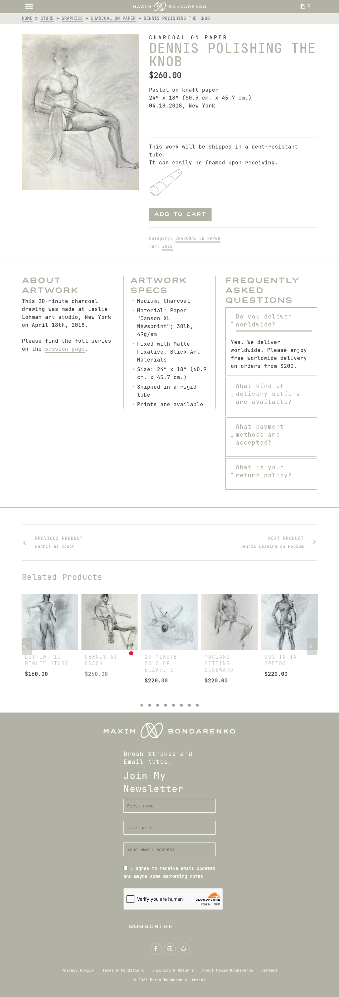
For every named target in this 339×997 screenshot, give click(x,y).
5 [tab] (173, 705)
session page (65, 348)
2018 (167, 246)
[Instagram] (170, 949)
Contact (270, 970)
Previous (27, 646)
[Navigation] (29, 6)
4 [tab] (165, 705)
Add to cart (180, 214)
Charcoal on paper (197, 238)
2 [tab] (149, 705)
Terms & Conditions (123, 970)
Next (312, 646)
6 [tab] (181, 705)
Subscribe (151, 926)
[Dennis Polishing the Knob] (80, 112)
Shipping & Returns (173, 970)
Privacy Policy (78, 970)
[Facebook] (156, 949)
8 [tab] (197, 705)
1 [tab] (141, 705)
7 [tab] (189, 705)
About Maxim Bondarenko (227, 970)
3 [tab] (157, 705)
